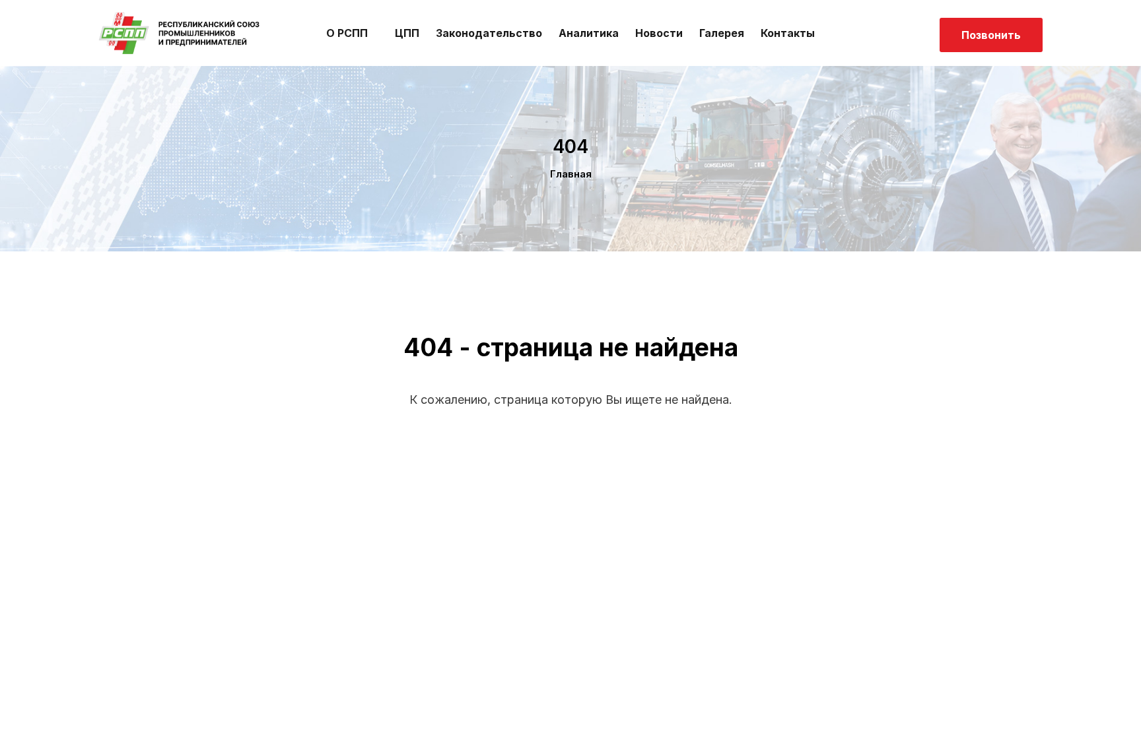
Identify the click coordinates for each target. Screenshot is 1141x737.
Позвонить (991, 35)
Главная (571, 174)
